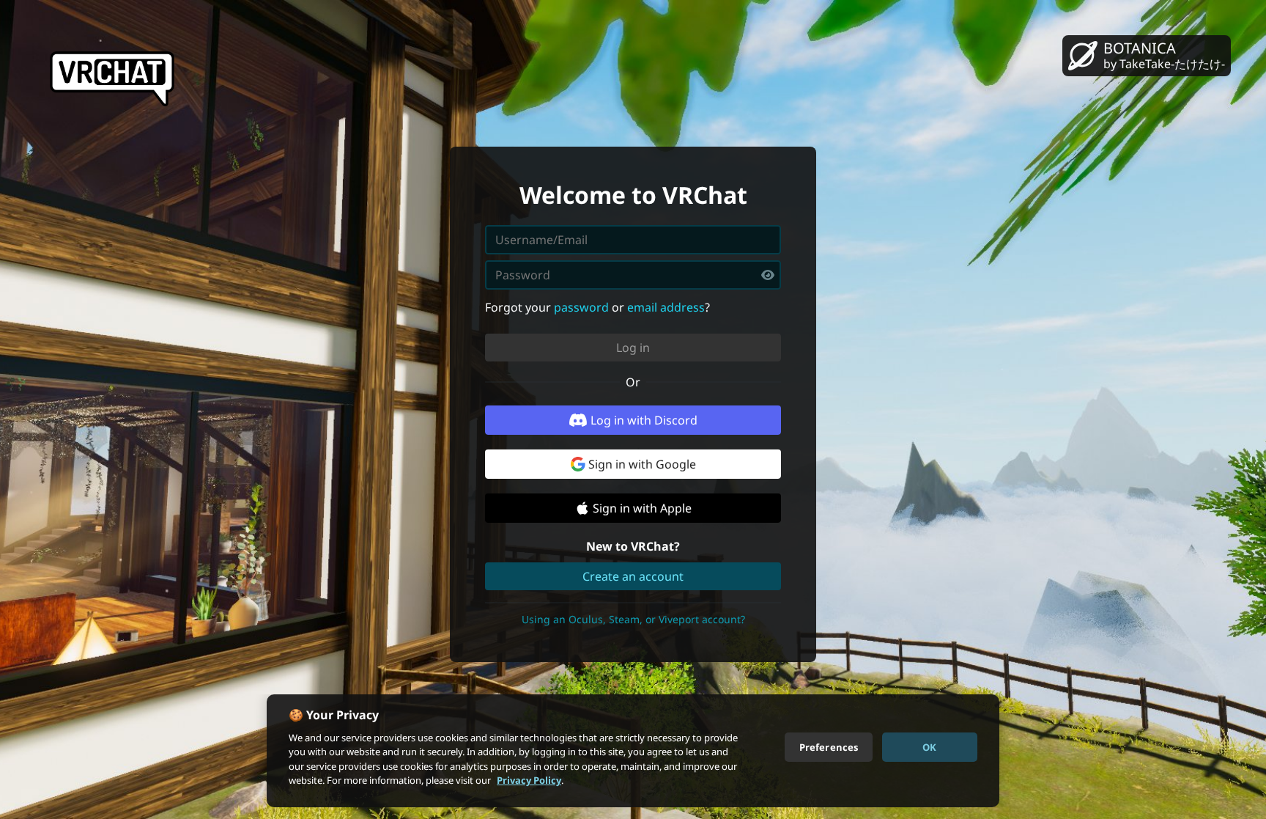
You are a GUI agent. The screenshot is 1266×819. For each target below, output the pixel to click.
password (581, 307)
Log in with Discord (644, 420)
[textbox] (633, 275)
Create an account (633, 576)
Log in (633, 347)
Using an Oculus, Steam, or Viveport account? (633, 619)
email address (666, 307)
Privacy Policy (529, 780)
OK (929, 746)
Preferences (828, 746)
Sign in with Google (642, 464)
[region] (633, 750)
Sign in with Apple (642, 508)
